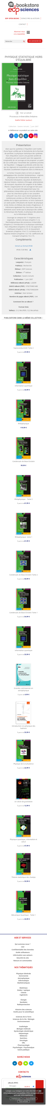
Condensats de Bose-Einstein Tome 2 (23, 575)
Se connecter (34, 41)
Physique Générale (23, 973)
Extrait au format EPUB (23, 246)
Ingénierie (23, 995)
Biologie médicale (23, 1029)
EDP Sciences (27, 269)
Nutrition (23, 1038)
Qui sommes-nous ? (22, 944)
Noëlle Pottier (20, 120)
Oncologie (23, 1040)
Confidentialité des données (23, 949)
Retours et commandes (22, 960)
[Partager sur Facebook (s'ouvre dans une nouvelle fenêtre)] (11, 135)
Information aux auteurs (22, 955)
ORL (23, 1043)
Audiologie (23, 1026)
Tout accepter (31, 1099)
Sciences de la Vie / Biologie (23, 1019)
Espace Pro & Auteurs (30, 18)
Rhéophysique (23, 423)
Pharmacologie (23, 1045)
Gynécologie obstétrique (23, 1031)
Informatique (23, 980)
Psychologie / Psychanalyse (23, 1047)
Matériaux (23, 988)
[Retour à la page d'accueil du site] (23, 8)
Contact (22, 24)
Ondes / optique (23, 990)
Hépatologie (23, 1033)
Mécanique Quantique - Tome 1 (23, 915)
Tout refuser (23, 1101)
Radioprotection (23, 1004)
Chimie (23, 992)
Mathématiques (23, 983)
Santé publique (23, 1050)
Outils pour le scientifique (23, 1012)
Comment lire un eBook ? (23, 302)
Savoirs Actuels (23, 126)
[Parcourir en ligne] (23, 113)
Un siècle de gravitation (23, 801)
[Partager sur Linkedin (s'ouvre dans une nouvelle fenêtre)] (26, 136)
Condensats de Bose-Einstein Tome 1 (23, 612)
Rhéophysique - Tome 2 (23, 499)
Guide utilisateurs (23, 952)
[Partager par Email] (21, 135)
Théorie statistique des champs (24, 877)
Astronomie (23, 976)
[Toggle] (28, 32)
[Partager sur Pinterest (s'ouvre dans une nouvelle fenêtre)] (31, 135)
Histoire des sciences (23, 1009)
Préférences (16, 1099)
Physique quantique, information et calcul (23, 840)
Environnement (23, 1021)
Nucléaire (23, 1002)
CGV (22, 947)
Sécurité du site (23, 958)
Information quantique (23, 386)
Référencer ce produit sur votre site (24, 130)
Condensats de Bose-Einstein (23, 461)
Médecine (23, 1036)
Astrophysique (23, 978)
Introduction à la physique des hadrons (23, 727)
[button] (36, 136)
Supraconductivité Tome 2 (24, 348)
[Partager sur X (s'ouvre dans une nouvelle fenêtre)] (16, 135)
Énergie (23, 1000)
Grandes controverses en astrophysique (23, 689)
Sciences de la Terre (23, 1017)
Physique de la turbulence (23, 764)
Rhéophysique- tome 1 (23, 537)
